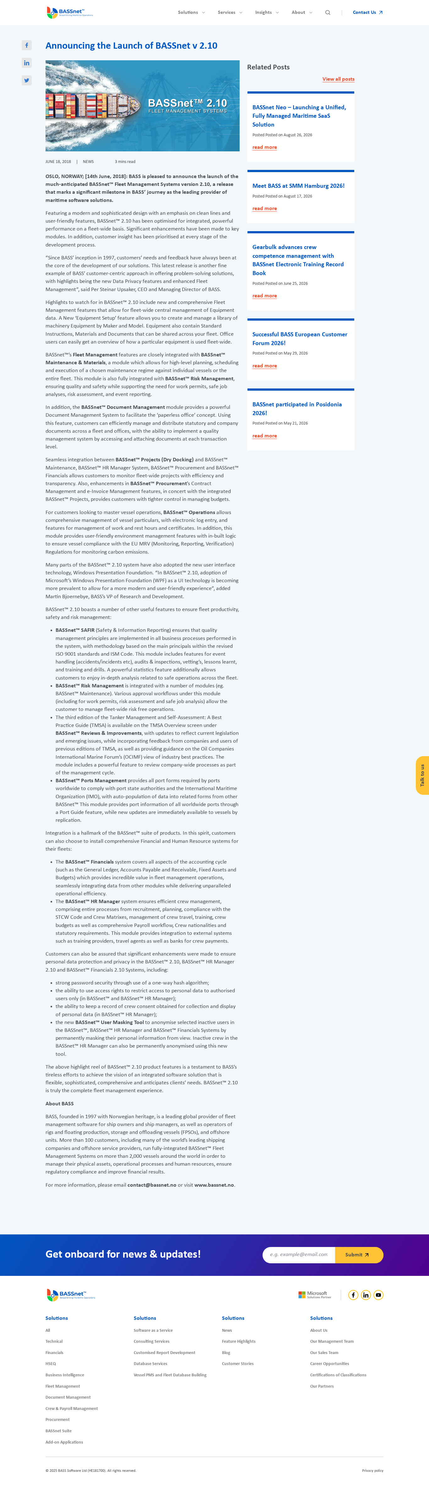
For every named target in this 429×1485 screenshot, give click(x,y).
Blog (226, 1353)
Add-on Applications (64, 1442)
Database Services (150, 1364)
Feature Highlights (239, 1341)
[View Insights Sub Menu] (277, 12)
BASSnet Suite (59, 1431)
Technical (54, 1341)
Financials (54, 1353)
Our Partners (322, 1386)
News (227, 1330)
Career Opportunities (329, 1364)
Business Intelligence (65, 1375)
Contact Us (364, 12)
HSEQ (51, 1364)
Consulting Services (152, 1341)
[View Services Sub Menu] (241, 12)
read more (265, 147)
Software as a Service (153, 1330)
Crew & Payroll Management (72, 1408)
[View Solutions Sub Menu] (203, 12)
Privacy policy (372, 1471)
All (48, 1330)
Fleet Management (63, 1386)
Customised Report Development (164, 1353)
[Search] (327, 12)
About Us (319, 1330)
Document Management (68, 1397)
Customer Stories (238, 1364)
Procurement (58, 1419)
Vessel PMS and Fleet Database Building (170, 1375)
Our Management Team (332, 1341)
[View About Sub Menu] (311, 12)
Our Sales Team (324, 1353)
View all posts (339, 79)
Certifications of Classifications (338, 1375)
